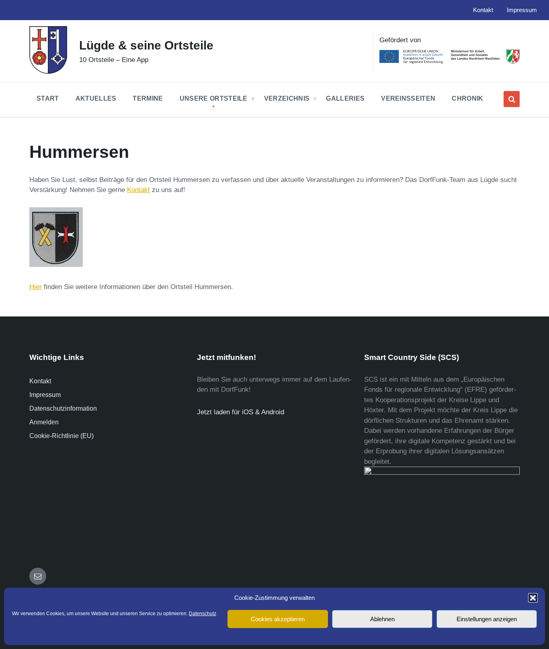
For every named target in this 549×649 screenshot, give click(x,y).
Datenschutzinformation (63, 408)
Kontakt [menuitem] (483, 10)
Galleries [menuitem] (345, 98)
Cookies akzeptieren (278, 619)
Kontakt (138, 190)
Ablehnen (382, 619)
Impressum (45, 394)
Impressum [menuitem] (522, 10)
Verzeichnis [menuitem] (287, 98)
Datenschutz (202, 613)
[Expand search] (512, 99)
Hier (35, 287)
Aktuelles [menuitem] (96, 98)
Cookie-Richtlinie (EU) (61, 435)
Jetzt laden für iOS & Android (240, 412)
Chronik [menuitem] (467, 98)
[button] (533, 598)
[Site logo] (48, 71)
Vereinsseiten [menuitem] (408, 98)
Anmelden (44, 422)
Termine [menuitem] (148, 98)
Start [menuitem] (48, 98)
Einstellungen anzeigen (487, 619)
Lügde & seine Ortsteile (146, 45)
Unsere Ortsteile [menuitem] (214, 98)
